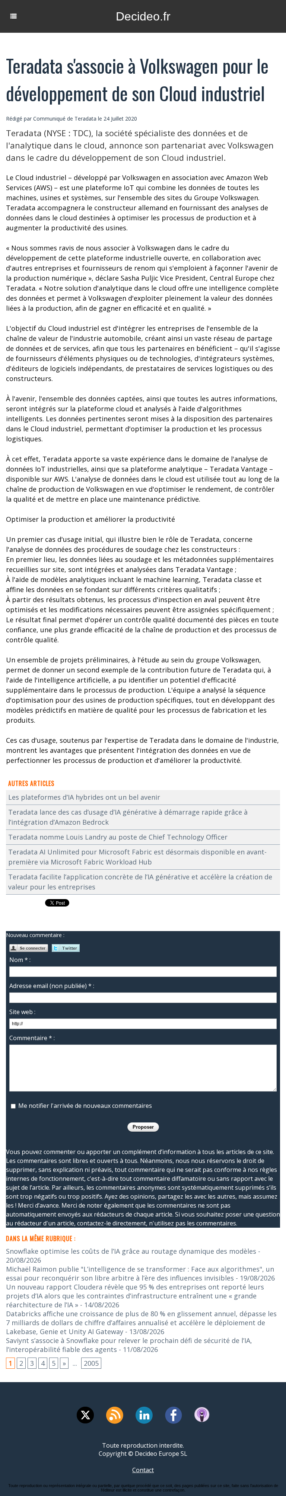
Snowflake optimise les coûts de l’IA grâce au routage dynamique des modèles (131, 1251)
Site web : (22, 1012)
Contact (143, 1470)
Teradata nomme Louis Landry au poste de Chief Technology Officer (118, 836)
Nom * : (20, 960)
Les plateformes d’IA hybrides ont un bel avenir (84, 797)
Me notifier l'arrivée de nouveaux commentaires (85, 1106)
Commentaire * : (32, 1038)
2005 (91, 1363)
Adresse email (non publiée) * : (51, 986)
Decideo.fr (143, 16)
